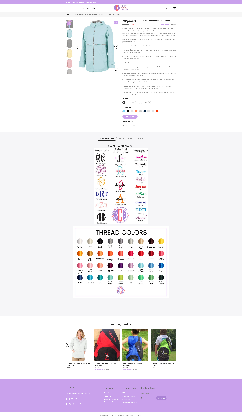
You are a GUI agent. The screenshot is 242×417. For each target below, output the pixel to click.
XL (140, 102)
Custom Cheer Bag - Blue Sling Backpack (134, 364)
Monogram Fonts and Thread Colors (111, 400)
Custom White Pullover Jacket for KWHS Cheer (78, 364)
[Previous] (77, 47)
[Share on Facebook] (123, 125)
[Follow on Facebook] (66, 404)
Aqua (123, 111)
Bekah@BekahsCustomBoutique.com (87, 2)
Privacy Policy (126, 399)
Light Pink (153, 111)
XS (124, 102)
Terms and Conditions (129, 403)
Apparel (82, 8)
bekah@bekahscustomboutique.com (78, 393)
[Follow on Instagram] (74, 404)
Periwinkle (148, 111)
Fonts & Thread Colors (106, 139)
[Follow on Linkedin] (77, 404)
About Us (106, 393)
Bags (88, 8)
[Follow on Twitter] (70, 404)
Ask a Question (127, 122)
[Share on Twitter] (127, 125)
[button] (165, 25)
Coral (136, 111)
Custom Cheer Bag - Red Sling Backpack (105, 364)
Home (67, 14)
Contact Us (107, 396)
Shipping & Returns (126, 139)
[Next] (116, 47)
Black (128, 111)
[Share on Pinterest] (130, 125)
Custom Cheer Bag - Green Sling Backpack (163, 364)
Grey (140, 111)
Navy (144, 111)
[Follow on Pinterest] (81, 404)
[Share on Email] (134, 125)
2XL (145, 102)
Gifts (93, 8)
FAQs (124, 393)
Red (157, 111)
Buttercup (132, 111)
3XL (149, 102)
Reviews (140, 139)
